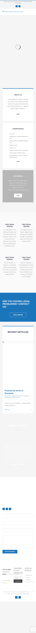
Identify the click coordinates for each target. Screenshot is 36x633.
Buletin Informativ (16, 397)
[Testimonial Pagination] (16, 468)
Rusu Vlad (8, 395)
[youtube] (10, 509)
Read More (7, 409)
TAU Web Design (25, 594)
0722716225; (6, 572)
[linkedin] (7, 509)
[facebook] (4, 509)
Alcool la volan (8, 397)
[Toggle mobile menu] (32, 12)
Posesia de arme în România (29, 577)
